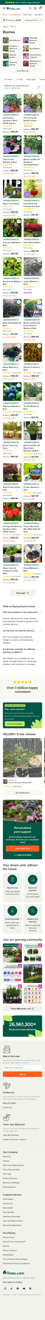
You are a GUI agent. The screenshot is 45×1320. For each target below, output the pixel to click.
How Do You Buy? (14, 724)
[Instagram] (5, 1288)
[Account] (35, 8)
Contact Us (7, 1107)
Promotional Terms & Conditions (16, 1263)
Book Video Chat (22, 848)
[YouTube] (24, 1288)
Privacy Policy (8, 1237)
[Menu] (5, 8)
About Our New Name (12, 1225)
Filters (9, 79)
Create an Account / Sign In (14, 1139)
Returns (6, 1246)
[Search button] (30, 8)
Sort (21, 79)
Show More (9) (22, 71)
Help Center (8, 1208)
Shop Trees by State (11, 1169)
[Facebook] (17, 1288)
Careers (6, 1161)
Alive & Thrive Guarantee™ (14, 1242)
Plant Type (31, 79)
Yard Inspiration (9, 1187)
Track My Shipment (11, 1135)
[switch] (38, 86)
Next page (20, 593)
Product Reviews (10, 1178)
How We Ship (8, 1212)
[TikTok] (11, 1288)
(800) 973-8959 (24, 855)
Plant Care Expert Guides (13, 1165)
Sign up (22, 1074)
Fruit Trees (27, 14)
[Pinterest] (30, 1288)
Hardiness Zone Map (11, 1216)
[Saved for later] (19, 97)
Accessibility (8, 1255)
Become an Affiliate (11, 1183)
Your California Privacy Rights (15, 1259)
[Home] (13, 8)
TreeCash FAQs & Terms (13, 1221)
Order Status (8, 1199)
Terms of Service (10, 1250)
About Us (7, 1156)
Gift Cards (7, 1174)
